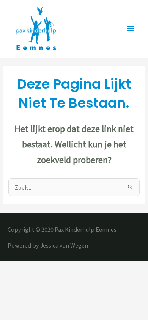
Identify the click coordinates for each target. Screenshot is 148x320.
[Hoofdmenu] (130, 29)
